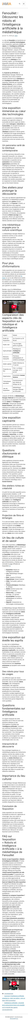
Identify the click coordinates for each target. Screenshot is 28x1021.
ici (11, 280)
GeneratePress (14, 1018)
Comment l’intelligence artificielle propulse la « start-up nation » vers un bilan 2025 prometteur (13, 998)
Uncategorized (8, 993)
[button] (20, 3)
